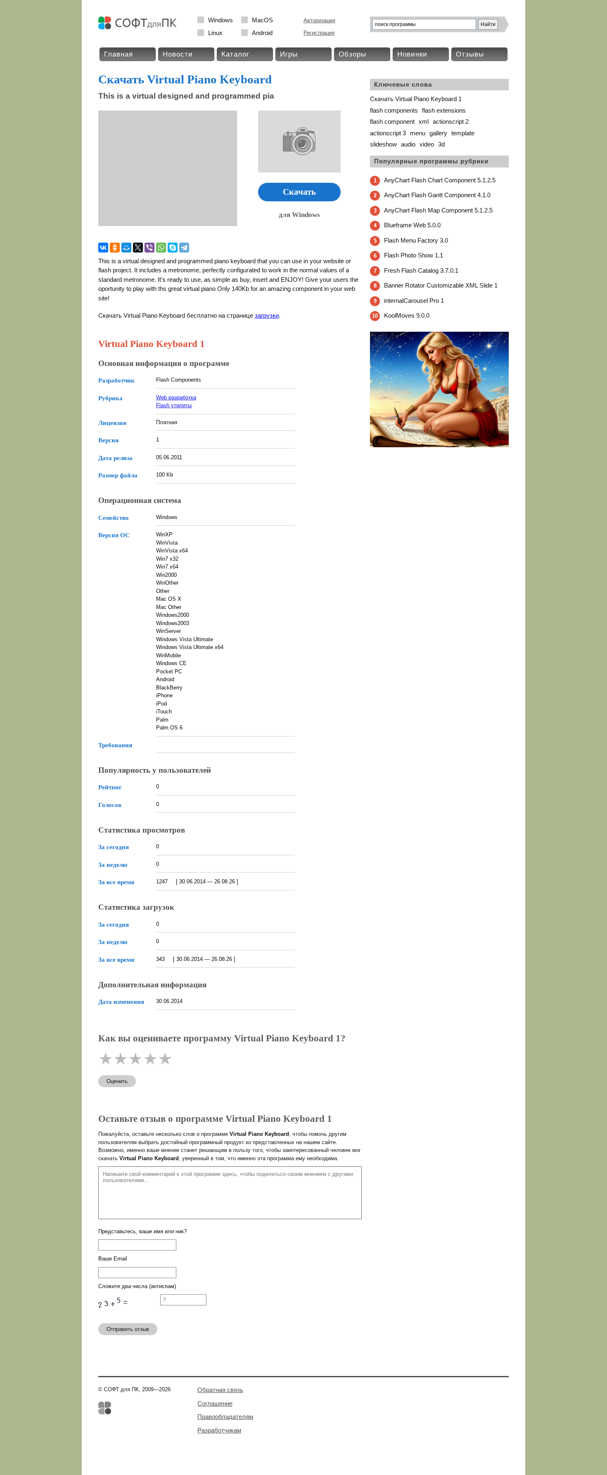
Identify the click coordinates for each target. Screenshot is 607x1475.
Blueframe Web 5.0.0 (412, 225)
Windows (220, 20)
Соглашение (214, 1403)
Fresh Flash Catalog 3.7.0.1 (421, 270)
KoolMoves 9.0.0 (406, 315)
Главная (118, 54)
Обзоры (352, 54)
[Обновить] (129, 1313)
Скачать (299, 192)
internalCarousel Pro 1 (414, 300)
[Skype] (173, 248)
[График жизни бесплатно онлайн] (439, 445)
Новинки (412, 54)
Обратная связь (220, 1389)
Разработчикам (219, 1430)
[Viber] (149, 248)
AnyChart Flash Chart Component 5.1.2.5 (440, 180)
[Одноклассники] (115, 248)
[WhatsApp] (161, 248)
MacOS (262, 20)
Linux (215, 32)
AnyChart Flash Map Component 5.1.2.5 (438, 210)
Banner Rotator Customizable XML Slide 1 (441, 285)
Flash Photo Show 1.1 (413, 255)
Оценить (117, 1081)
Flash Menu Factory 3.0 (416, 240)
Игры (289, 54)
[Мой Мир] (126, 248)
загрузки (267, 315)
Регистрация (319, 33)
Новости (178, 54)
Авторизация (319, 20)
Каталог (235, 54)
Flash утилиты (174, 405)
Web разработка (176, 397)
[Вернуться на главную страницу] (139, 27)
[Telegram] (184, 248)
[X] (138, 248)
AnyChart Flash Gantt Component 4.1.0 (437, 194)
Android (262, 32)
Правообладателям (225, 1416)
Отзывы (470, 54)
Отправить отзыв (128, 1329)
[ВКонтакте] (103, 248)
